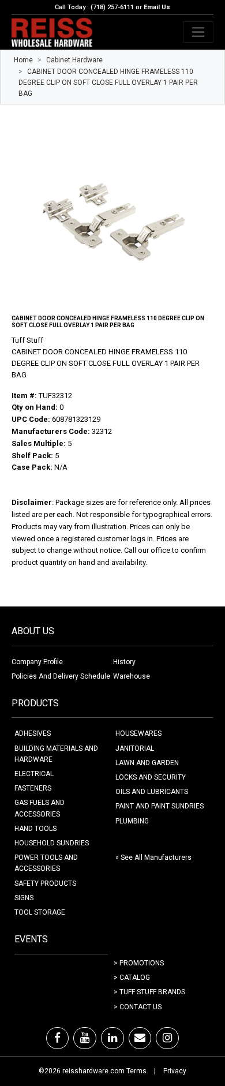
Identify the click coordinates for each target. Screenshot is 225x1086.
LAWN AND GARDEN (147, 763)
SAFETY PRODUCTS (45, 883)
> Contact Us (138, 1007)
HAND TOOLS (35, 829)
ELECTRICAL (34, 774)
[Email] (140, 1038)
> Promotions (139, 963)
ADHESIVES (32, 733)
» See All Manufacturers (153, 857)
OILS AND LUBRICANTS (151, 792)
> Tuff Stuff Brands (149, 992)
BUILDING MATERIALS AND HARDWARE (56, 753)
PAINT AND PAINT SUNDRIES (159, 806)
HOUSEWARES (138, 733)
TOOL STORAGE (39, 912)
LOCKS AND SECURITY (150, 777)
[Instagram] (167, 1038)
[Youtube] (84, 1038)
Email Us (157, 7)
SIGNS (23, 898)
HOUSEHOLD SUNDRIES (51, 843)
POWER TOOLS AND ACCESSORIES (46, 862)
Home (23, 60)
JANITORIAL (134, 748)
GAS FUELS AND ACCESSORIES (39, 808)
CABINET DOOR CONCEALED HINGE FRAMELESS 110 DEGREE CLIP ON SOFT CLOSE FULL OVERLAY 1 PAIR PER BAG (108, 83)
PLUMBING (132, 821)
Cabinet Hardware (74, 60)
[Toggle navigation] (198, 32)
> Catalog (132, 977)
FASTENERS (32, 788)
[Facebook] (57, 1038)
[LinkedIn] (112, 1038)
